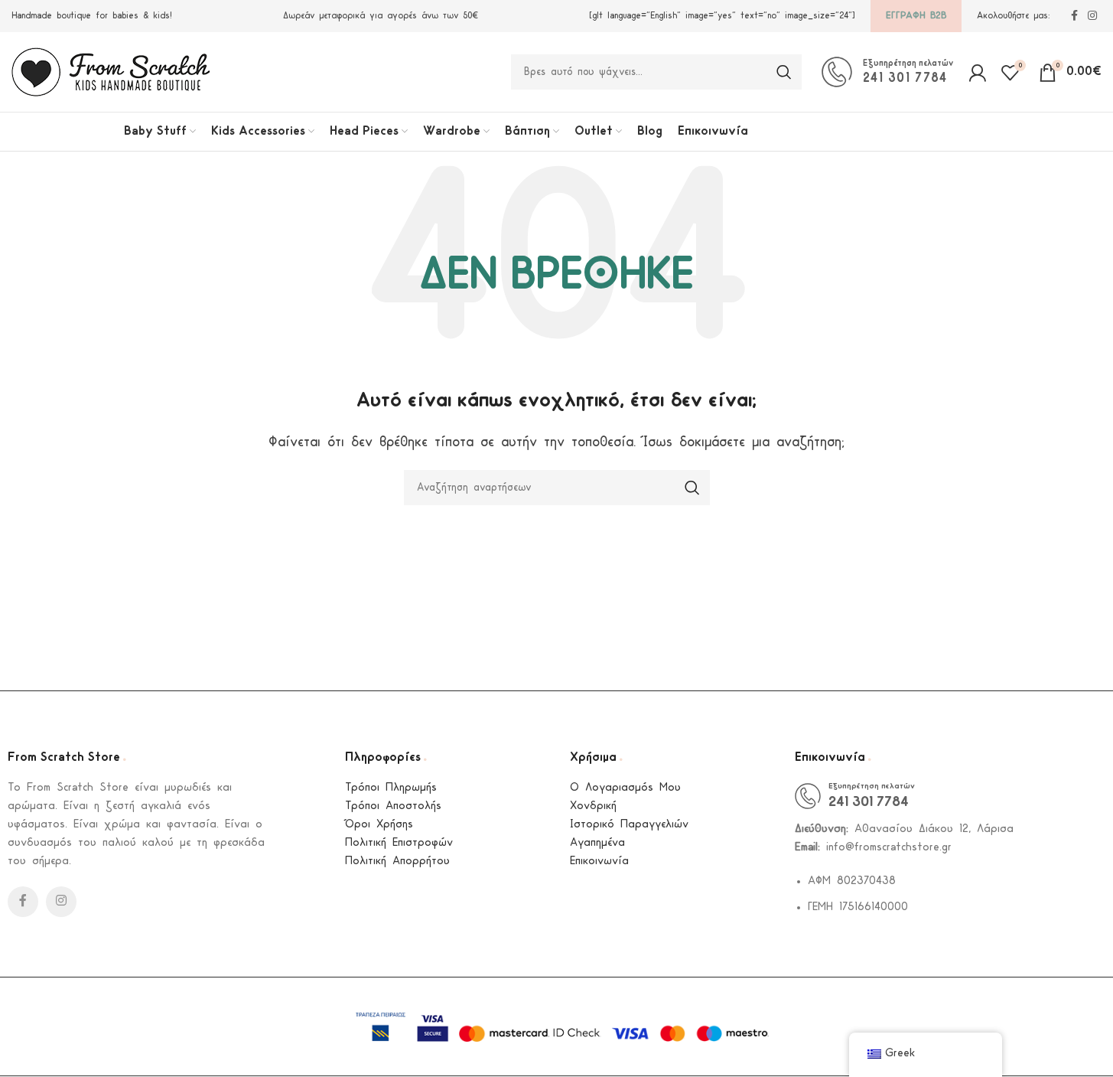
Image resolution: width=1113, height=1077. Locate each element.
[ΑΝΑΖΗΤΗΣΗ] (784, 72)
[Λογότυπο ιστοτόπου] (110, 71)
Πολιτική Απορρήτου (397, 861)
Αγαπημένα (597, 843)
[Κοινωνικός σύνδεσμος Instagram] (1092, 16)
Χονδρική (593, 806)
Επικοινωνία (599, 861)
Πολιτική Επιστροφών (399, 843)
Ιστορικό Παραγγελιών (629, 825)
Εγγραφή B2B (916, 16)
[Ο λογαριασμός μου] (977, 72)
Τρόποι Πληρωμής (391, 788)
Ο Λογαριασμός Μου (625, 788)
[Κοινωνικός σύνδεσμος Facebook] (1074, 16)
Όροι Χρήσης (379, 825)
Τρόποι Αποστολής (393, 806)
